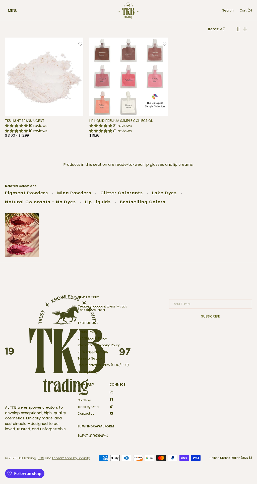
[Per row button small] (245, 29)
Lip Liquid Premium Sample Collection (121, 121)
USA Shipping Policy (92, 338)
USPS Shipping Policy (93, 352)
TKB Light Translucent (24, 121)
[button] (7, 10)
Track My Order (88, 407)
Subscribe (210, 316)
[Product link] (44, 92)
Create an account (92, 306)
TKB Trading (26, 458)
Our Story (84, 400)
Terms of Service (90, 358)
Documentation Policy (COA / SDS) (103, 365)
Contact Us (86, 413)
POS (41, 458)
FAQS (81, 394)
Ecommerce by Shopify (71, 458)
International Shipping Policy (99, 345)
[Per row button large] (238, 29)
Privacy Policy (88, 372)
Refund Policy (88, 332)
